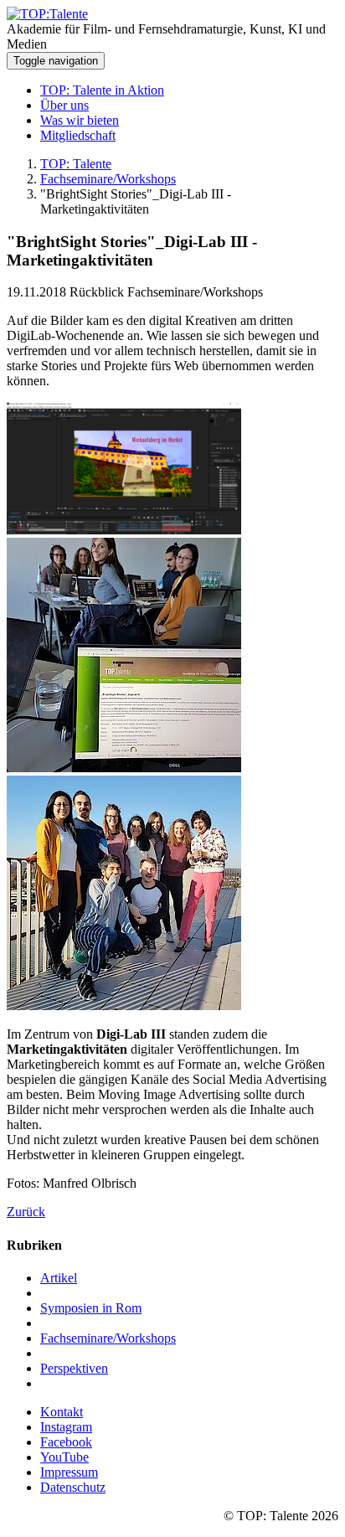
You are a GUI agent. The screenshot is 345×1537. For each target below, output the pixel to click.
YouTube (64, 1457)
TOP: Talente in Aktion (102, 90)
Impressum (69, 1472)
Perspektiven (74, 1368)
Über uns (64, 105)
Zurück (26, 1211)
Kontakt (61, 1412)
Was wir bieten (79, 120)
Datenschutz (73, 1487)
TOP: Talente (75, 164)
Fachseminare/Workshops (108, 179)
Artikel (58, 1278)
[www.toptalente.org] (47, 14)
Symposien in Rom (91, 1308)
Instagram (66, 1427)
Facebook (66, 1442)
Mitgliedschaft (78, 135)
